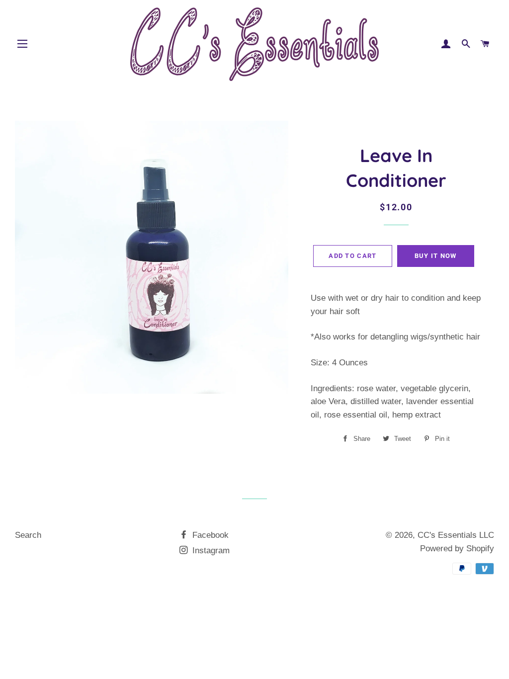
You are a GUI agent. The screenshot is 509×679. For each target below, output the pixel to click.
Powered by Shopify (457, 548)
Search (28, 535)
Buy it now (436, 255)
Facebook (209, 535)
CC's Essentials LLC (456, 535)
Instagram (210, 550)
